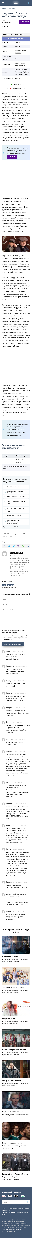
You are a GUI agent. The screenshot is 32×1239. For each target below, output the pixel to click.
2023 (4, 534)
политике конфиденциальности (11, 1229)
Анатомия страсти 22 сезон (13, 987)
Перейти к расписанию (16, 38)
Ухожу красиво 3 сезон (11, 1081)
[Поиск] (27, 1202)
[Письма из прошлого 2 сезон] (16, 1045)
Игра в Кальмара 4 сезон (12, 1143)
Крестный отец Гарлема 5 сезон (15, 1174)
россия (5, 536)
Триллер (13, 536)
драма (24, 50)
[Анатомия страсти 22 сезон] (16, 983)
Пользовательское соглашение (19, 1208)
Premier (17, 46)
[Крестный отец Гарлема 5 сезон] (16, 1170)
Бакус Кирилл (16, 553)
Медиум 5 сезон (8, 1018)
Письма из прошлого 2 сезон (14, 1050)
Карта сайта (6, 1210)
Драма (26, 534)
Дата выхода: (21, 456)
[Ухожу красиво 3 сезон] (16, 1077)
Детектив (18, 534)
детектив (18, 50)
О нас (4, 1208)
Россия (17, 42)
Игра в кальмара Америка (12, 1112)
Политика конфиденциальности (19, 1212)
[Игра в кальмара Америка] (16, 1108)
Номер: (5, 456)
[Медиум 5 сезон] (16, 1014)
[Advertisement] (16, 179)
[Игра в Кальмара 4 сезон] (16, 1139)
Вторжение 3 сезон (10, 956)
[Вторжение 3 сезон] (16, 952)
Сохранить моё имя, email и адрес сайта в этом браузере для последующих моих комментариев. (16, 637)
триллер (18, 53)
